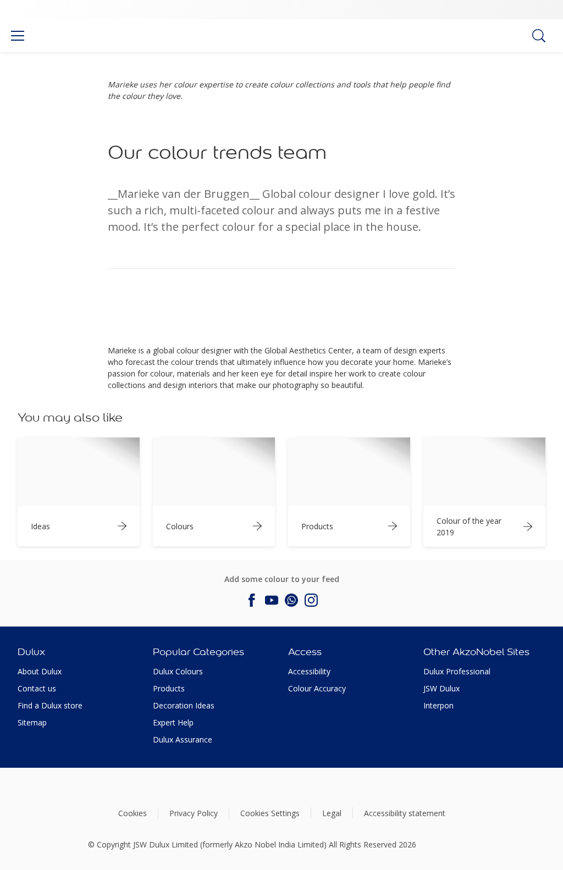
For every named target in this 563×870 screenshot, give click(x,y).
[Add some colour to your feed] (252, 600)
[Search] (538, 35)
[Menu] (17, 35)
